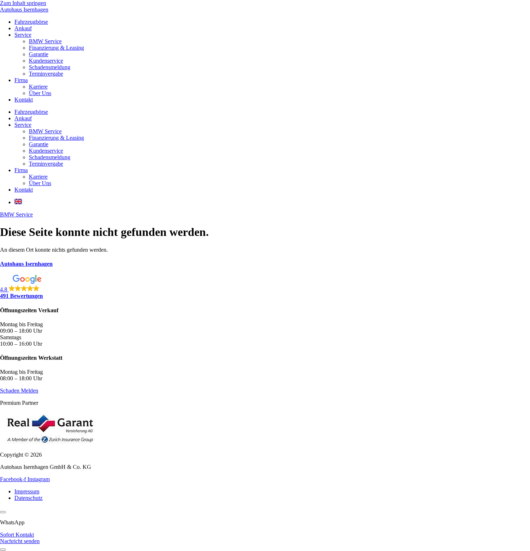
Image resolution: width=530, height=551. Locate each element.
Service (22, 35)
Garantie (38, 54)
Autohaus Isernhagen (24, 9)
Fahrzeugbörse (31, 22)
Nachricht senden (20, 541)
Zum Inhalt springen (23, 3)
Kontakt (23, 100)
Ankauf (23, 28)
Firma (21, 80)
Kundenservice (46, 61)
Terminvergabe (46, 74)
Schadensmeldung (49, 67)
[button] (265, 287)
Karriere (38, 87)
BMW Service (45, 41)
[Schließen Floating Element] (3, 512)
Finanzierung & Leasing (56, 48)
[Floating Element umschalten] (3, 549)
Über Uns (40, 93)
